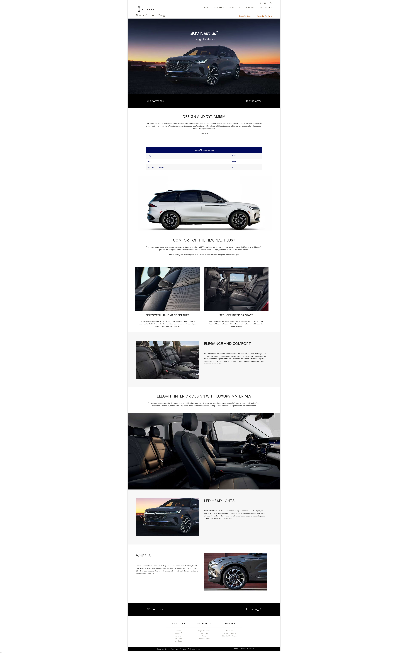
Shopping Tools (204, 638)
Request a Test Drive (264, 16)
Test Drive (204, 633)
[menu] (152, 15)
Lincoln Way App (229, 636)
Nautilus (178, 633)
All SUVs (178, 641)
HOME (205, 8)
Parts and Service (229, 633)
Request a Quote (245, 16)
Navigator (178, 638)
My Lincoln (229, 631)
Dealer (204, 636)
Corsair (178, 631)
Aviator (178, 636)
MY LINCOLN (265, 8)
